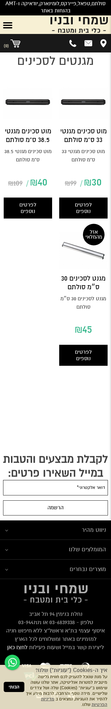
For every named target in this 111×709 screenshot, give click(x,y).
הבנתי (14, 687)
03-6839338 (62, 622)
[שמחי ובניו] (64, 24)
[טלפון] (73, 43)
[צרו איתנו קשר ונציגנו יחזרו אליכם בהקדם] (88, 43)
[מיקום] (103, 43)
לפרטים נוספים (83, 208)
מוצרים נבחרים (88, 569)
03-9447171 (29, 622)
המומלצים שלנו (87, 549)
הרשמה (55, 507)
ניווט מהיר (94, 529)
